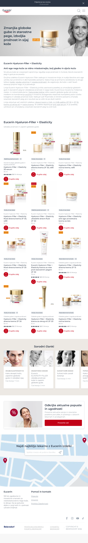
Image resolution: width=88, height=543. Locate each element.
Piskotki (34, 496)
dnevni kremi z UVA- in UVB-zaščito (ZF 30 (53, 102)
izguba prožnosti (39, 82)
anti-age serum (59, 104)
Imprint (34, 500)
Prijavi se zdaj (44, 4)
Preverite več (63, 423)
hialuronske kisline (36, 92)
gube (12, 82)
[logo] (7, 10)
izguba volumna (22, 82)
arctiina (28, 94)
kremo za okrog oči (12, 104)
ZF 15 (76, 102)
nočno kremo (28, 104)
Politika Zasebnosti (39, 504)
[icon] (60, 452)
